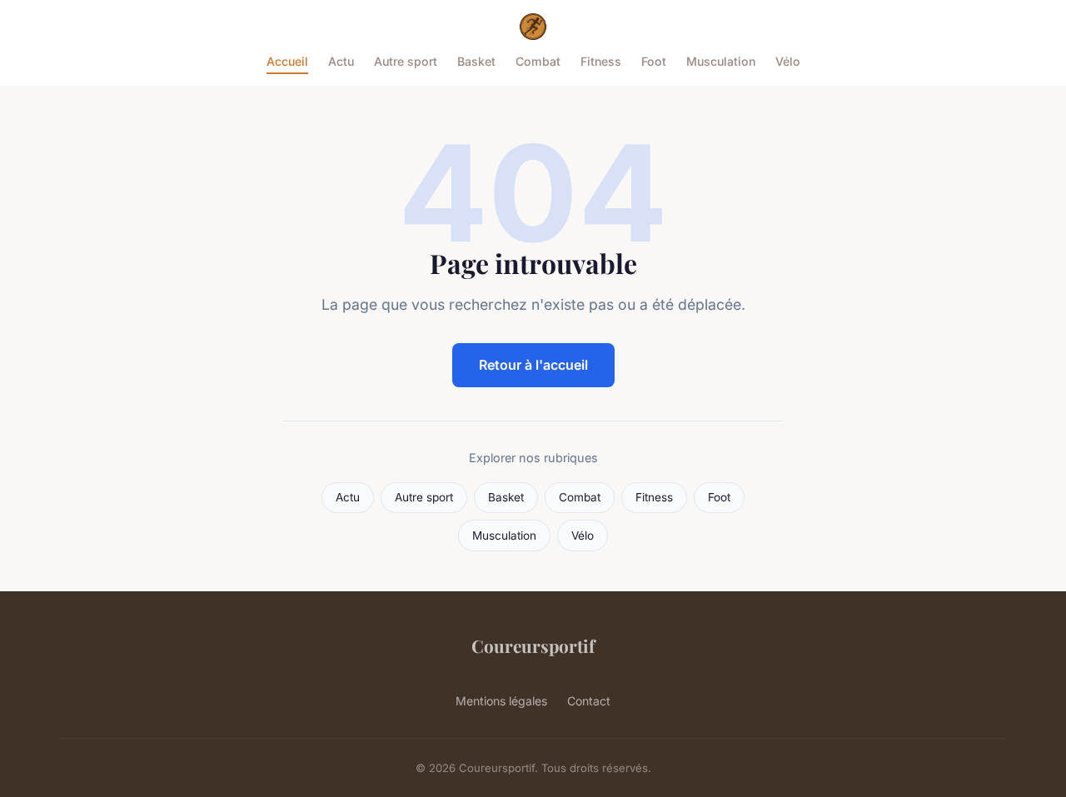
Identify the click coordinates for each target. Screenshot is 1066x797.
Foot (653, 61)
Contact (588, 701)
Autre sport (405, 61)
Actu (341, 61)
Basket (476, 61)
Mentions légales (501, 701)
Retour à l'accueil (533, 364)
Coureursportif (533, 645)
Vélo (787, 61)
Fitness (600, 61)
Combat (538, 61)
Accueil (287, 61)
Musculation (720, 61)
